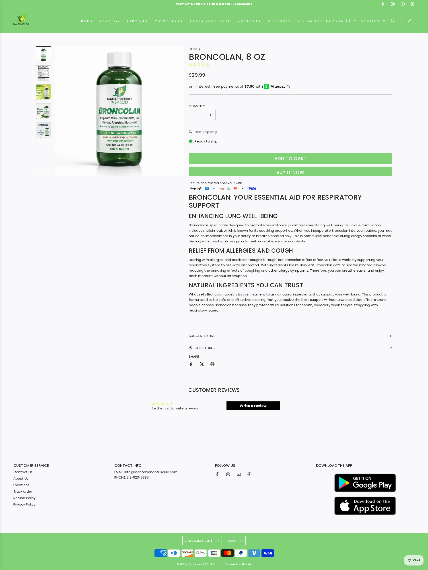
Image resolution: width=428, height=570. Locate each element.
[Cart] (402, 20)
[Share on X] (202, 365)
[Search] (393, 20)
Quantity (197, 106)
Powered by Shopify (238, 564)
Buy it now (290, 172)
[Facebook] (383, 4)
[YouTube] (402, 4)
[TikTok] (412, 4)
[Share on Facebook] (191, 365)
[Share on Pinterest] (212, 365)
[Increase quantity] (210, 115)
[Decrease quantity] (194, 115)
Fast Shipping (206, 131)
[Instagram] (393, 4)
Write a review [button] (253, 405)
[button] (58, 111)
